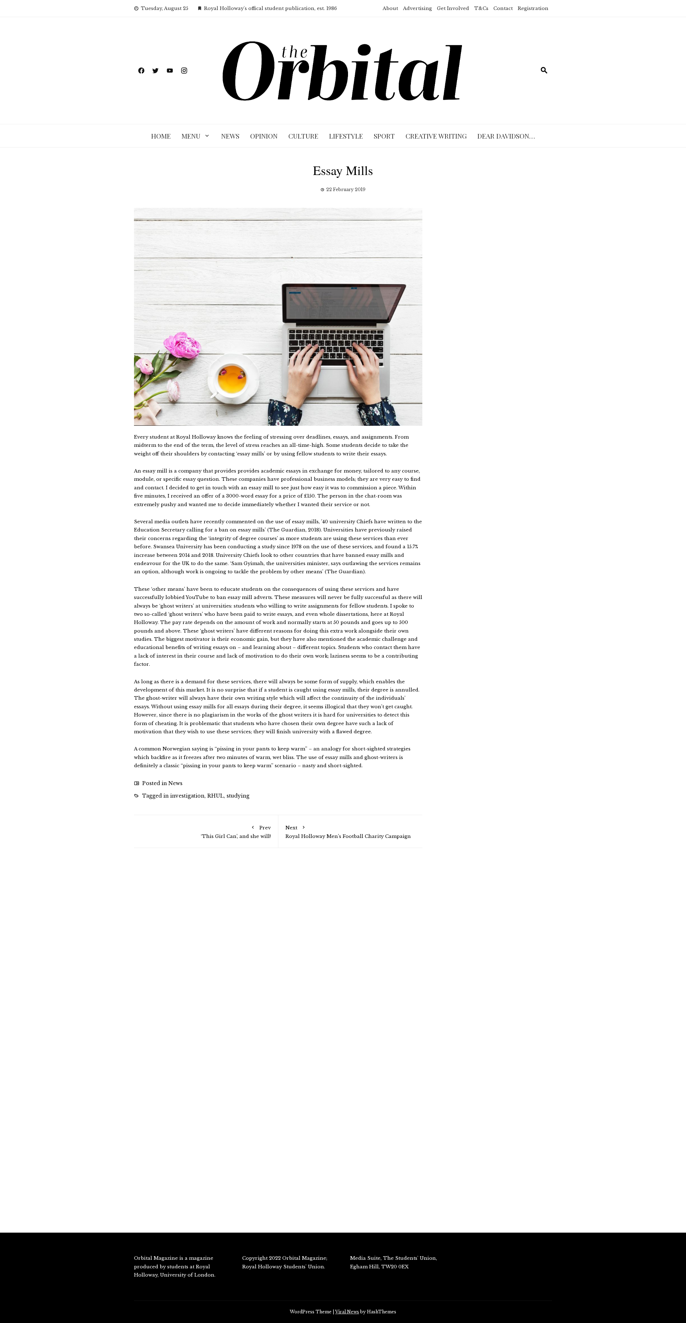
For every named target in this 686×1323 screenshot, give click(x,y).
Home (161, 135)
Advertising (417, 8)
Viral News (347, 1311)
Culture (303, 135)
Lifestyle (346, 135)
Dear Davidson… (506, 135)
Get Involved (453, 8)
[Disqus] (278, 955)
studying (238, 796)
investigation (187, 796)
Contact (503, 8)
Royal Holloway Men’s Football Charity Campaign (348, 832)
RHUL (215, 796)
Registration (533, 8)
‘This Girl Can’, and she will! (236, 832)
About (390, 8)
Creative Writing (436, 135)
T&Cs (481, 8)
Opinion (264, 135)
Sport (384, 135)
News (230, 135)
